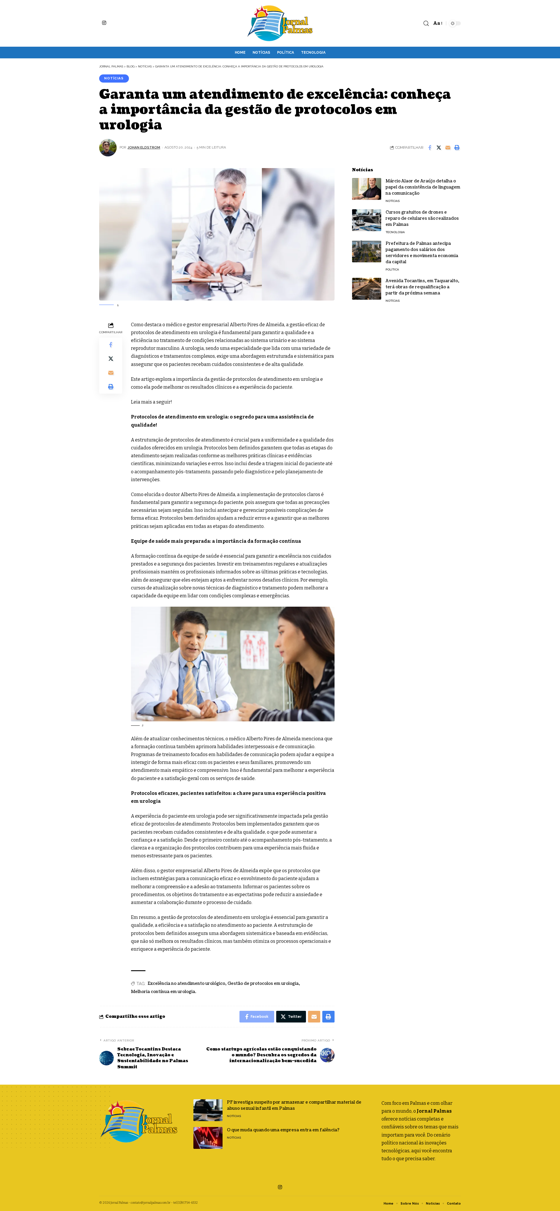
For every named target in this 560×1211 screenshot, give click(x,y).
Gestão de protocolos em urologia (263, 983)
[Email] (448, 147)
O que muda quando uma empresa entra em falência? (283, 1130)
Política (392, 269)
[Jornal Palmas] (280, 23)
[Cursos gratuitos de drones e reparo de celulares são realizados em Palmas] (366, 220)
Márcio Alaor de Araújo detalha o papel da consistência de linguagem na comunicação (423, 187)
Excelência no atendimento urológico (186, 983)
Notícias (114, 78)
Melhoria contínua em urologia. (163, 991)
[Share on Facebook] (430, 147)
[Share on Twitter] (439, 147)
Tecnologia (395, 232)
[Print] (457, 147)
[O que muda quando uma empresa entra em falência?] (208, 1138)
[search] (426, 23)
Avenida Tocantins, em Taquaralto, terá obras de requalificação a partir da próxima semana (422, 287)
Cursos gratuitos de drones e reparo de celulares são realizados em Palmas (422, 218)
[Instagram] (104, 22)
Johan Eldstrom (143, 147)
